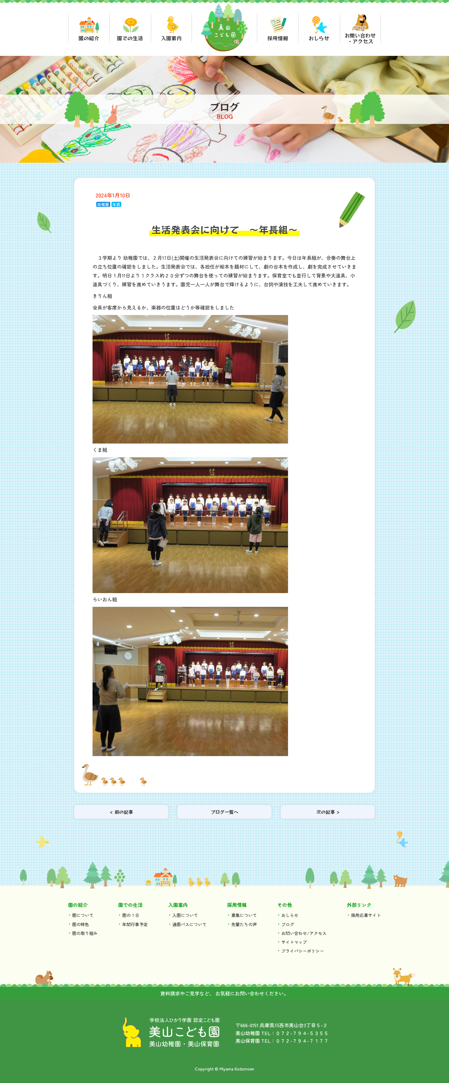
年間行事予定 (135, 924)
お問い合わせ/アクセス (304, 933)
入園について (185, 915)
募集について (244, 915)
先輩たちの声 (244, 924)
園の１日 (130, 915)
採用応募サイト (366, 915)
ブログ (287, 924)
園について (82, 915)
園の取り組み (85, 933)
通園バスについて (189, 924)
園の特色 (80, 924)
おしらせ (289, 915)
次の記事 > (327, 812)
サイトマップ (294, 942)
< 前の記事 (121, 812)
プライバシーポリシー (302, 951)
